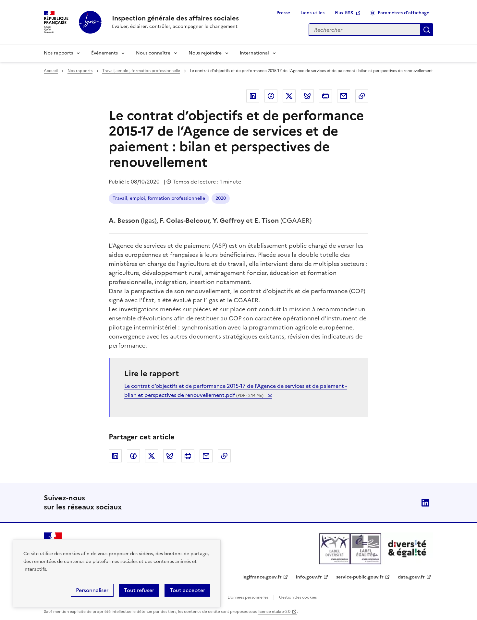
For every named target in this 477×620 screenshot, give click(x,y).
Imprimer (325, 95)
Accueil (51, 71)
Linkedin (252, 95)
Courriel (343, 95)
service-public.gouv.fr (360, 577)
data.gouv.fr (411, 577)
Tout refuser (139, 590)
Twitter (289, 95)
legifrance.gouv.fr (262, 577)
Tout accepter (187, 590)
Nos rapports (58, 53)
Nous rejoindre (205, 53)
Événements (104, 53)
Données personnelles (247, 597)
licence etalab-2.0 (274, 611)
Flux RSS (344, 12)
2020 (220, 198)
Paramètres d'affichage (403, 12)
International (254, 53)
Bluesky (307, 95)
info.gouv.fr (309, 577)
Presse (283, 12)
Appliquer (426, 29)
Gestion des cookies (298, 597)
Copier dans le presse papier (361, 95)
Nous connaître (153, 53)
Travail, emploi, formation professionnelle (141, 71)
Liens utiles (312, 12)
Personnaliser (92, 590)
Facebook (270, 95)
